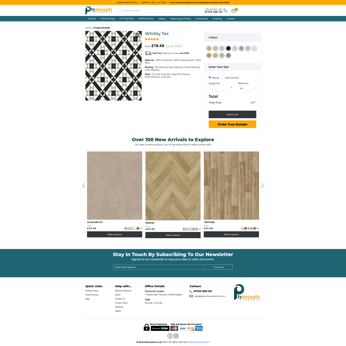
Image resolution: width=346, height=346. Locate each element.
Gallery (161, 18)
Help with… (123, 286)
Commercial (201, 18)
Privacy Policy (121, 303)
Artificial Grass (91, 290)
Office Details (155, 286)
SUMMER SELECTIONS (127, 2)
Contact (231, 18)
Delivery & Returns (123, 290)
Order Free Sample (232, 124)
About (117, 295)
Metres (215, 77)
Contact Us (120, 299)
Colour (213, 37)
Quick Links (93, 286)
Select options (114, 234)
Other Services (92, 295)
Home (88, 27)
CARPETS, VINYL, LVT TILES (153, 2)
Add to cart (232, 114)
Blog (87, 299)
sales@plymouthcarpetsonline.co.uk (209, 296)
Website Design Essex (199, 342)
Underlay (217, 18)
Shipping (119, 307)
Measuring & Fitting (180, 18)
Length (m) (214, 83)
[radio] (209, 48)
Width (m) (243, 83)
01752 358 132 (203, 291)
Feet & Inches (232, 77)
